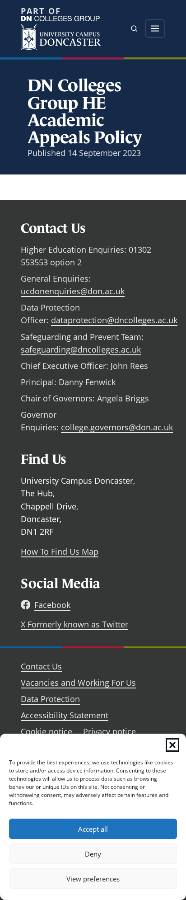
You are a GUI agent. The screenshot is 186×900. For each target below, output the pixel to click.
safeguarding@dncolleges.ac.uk (81, 349)
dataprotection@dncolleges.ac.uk (114, 320)
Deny (93, 853)
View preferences (93, 878)
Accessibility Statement (64, 715)
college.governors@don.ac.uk (117, 427)
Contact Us (41, 666)
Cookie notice (46, 731)
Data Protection (50, 698)
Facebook (52, 604)
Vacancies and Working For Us (78, 682)
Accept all (93, 829)
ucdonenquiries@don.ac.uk (73, 291)
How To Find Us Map (59, 551)
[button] (172, 744)
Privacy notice (109, 731)
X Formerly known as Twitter (74, 624)
